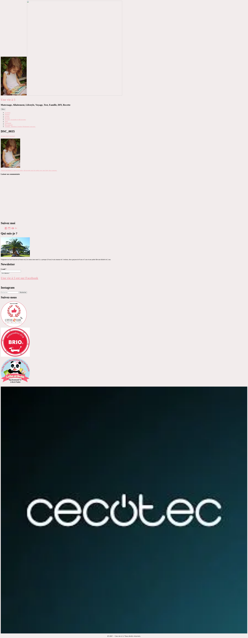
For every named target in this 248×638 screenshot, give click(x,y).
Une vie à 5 (8, 99)
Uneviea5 (12, 136)
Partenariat (8, 123)
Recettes (7, 118)
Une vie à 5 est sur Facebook (19, 278)
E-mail (3, 269)
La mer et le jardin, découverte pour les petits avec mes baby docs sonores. (29, 170)
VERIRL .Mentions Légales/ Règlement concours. (20, 126)
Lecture (7, 116)
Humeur (7, 114)
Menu (3, 109)
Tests (6, 121)
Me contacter (9, 125)
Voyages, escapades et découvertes (15, 119)
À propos (7, 112)
